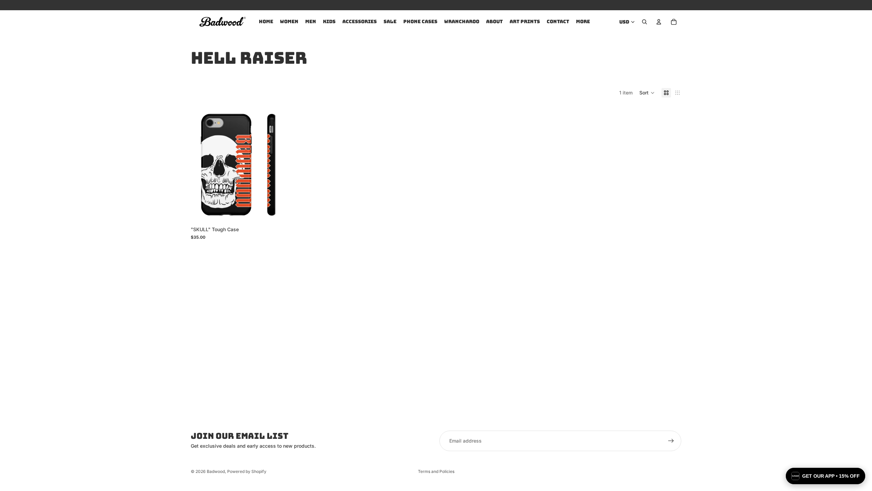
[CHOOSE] (274, 213)
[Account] (658, 21)
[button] (647, 92)
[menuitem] (583, 21)
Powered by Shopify (246, 471)
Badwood (216, 471)
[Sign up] (671, 441)
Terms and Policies (436, 471)
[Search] (644, 21)
